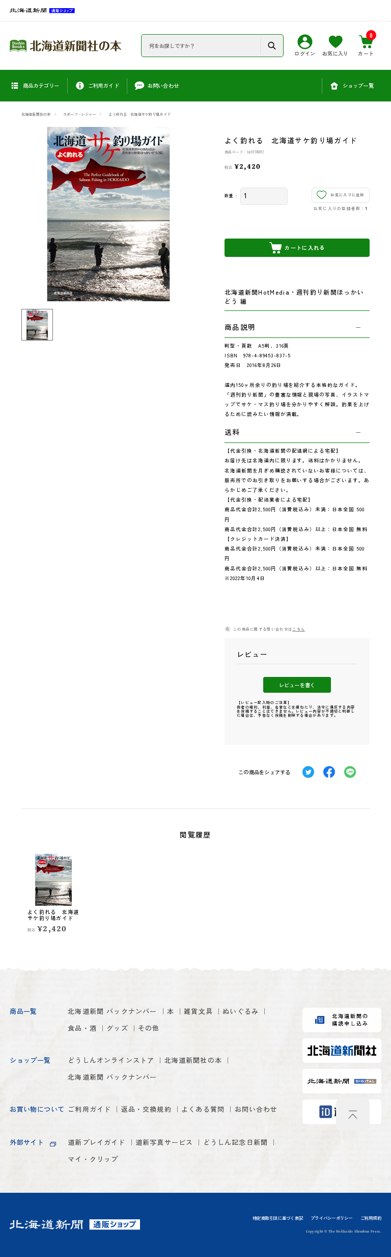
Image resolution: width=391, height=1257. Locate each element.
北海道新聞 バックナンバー (112, 1011)
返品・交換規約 (146, 1109)
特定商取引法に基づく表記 (278, 1218)
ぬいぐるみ (240, 1011)
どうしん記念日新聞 (235, 1142)
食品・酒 (82, 1028)
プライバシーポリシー (331, 1218)
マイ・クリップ (93, 1159)
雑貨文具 (198, 1011)
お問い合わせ (256, 1109)
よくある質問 (203, 1109)
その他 (149, 1028)
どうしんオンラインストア (111, 1060)
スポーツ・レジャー (79, 114)
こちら (298, 629)
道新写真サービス (164, 1142)
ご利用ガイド (89, 1109)
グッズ (117, 1028)
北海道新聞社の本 (35, 114)
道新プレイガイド (96, 1142)
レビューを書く (297, 685)
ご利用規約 (370, 1218)
